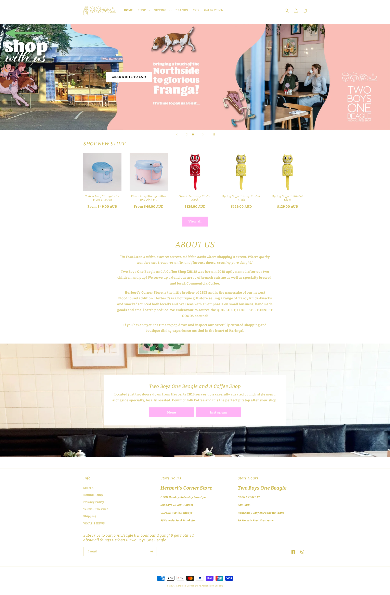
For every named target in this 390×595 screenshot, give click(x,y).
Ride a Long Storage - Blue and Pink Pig (148, 198)
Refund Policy (93, 495)
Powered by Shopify (212, 586)
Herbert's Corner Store (188, 586)
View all (195, 221)
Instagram (218, 412)
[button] (143, 10)
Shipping (89, 516)
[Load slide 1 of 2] (187, 134)
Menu (171, 412)
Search (88, 488)
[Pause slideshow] (213, 134)
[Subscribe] (151, 551)
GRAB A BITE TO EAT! (129, 77)
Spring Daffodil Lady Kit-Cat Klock (241, 198)
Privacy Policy (93, 502)
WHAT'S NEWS (94, 523)
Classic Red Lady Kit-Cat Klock (195, 198)
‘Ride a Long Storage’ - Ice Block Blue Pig (102, 198)
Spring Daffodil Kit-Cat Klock (287, 198)
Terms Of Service (95, 509)
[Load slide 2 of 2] (193, 134)
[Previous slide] (176, 134)
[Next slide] (202, 134)
